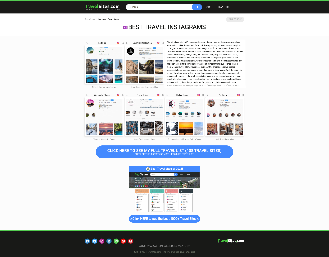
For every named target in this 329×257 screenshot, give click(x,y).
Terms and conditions (167, 246)
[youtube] (123, 241)
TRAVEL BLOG (224, 7)
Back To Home (235, 19)
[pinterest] (130, 241)
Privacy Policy (183, 246)
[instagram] (101, 241)
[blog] (116, 241)
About (209, 7)
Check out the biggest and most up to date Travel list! (164, 151)
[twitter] (94, 241)
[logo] (102, 7)
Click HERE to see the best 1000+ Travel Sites (164, 219)
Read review (102, 56)
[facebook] (87, 241)
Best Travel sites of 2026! (167, 168)
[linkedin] (109, 241)
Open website (102, 73)
